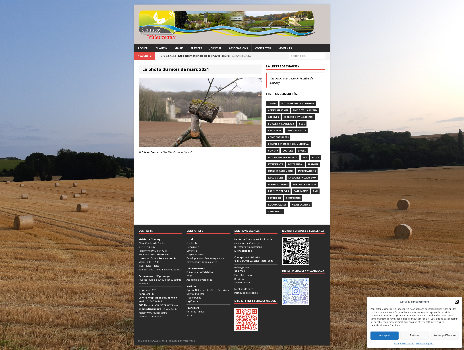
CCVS (302, 123)
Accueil (143, 48)
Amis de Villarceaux (305, 110)
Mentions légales (425, 343)
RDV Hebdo (274, 198)
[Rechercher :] (307, 55)
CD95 (189, 276)
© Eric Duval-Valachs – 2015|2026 (253, 260)
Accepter (384, 335)
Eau (305, 157)
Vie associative (300, 204)
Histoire (313, 164)
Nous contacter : (154, 254)
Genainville (193, 246)
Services (196, 48)
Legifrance (192, 301)
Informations (307, 171)
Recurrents (293, 198)
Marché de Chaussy (304, 184)
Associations (238, 48)
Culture (288, 150)
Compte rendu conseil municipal (288, 144)
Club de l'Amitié (296, 130)
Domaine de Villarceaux (283, 157)
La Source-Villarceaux (302, 177)
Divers (302, 150)
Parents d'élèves (278, 191)
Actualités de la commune (297, 103)
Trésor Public (194, 297)
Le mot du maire (278, 184)
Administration (278, 110)
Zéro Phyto (275, 211)
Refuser (414, 335)
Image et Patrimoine (280, 171)
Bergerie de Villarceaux (298, 117)
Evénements (275, 164)
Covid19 (273, 150)
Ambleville (192, 243)
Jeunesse (215, 48)
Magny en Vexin (195, 254)
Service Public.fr (195, 293)
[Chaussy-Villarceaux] (232, 24)
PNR (315, 191)
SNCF (189, 315)
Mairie (179, 48)
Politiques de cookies (246, 292)
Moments (285, 48)
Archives (273, 117)
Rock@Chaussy (277, 204)
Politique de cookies (404, 343)
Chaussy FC (274, 130)
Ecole (315, 157)
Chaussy (161, 48)
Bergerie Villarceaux (281, 123)
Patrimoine (301, 191)
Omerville (192, 250)
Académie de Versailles (199, 279)
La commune (275, 177)
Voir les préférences (444, 335)
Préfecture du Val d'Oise (200, 272)
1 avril (272, 103)
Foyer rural (295, 164)
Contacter (263, 48)
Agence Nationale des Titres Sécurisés (208, 290)
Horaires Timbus (196, 311)
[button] (457, 301)
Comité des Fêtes (278, 137)
